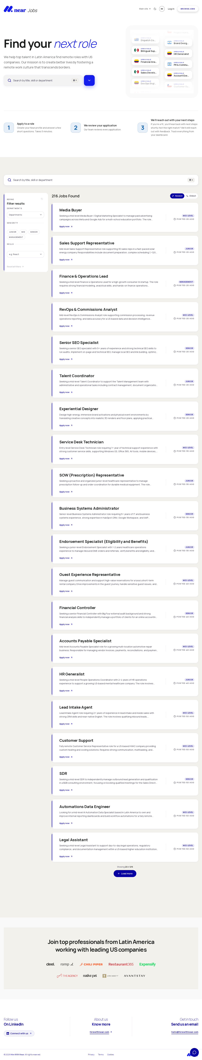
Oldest (192, 195)
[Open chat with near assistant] (194, 1052)
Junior (12, 232)
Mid (23, 232)
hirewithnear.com (99, 1031)
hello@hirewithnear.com (184, 1031)
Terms (101, 1054)
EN (162, 9)
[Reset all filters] (42, 199)
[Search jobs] (89, 80)
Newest (178, 195)
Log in (171, 8)
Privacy (91, 1054)
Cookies (110, 1054)
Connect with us (19, 1033)
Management (16, 237)
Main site (143, 8)
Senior (34, 232)
